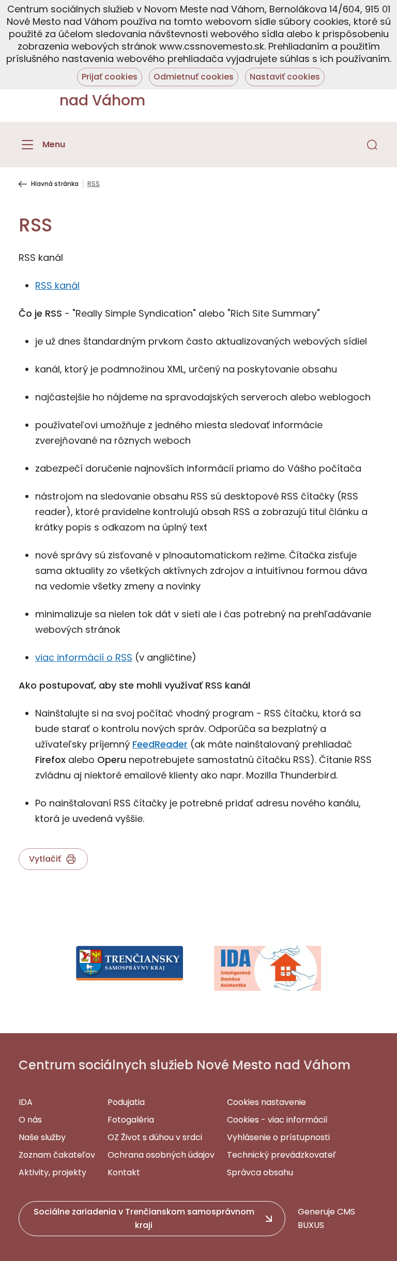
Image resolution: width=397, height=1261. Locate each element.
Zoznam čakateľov (57, 1155)
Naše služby (42, 1137)
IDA (26, 1102)
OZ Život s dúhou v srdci (155, 1137)
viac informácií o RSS (83, 657)
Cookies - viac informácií (277, 1120)
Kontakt (124, 1172)
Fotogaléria (131, 1120)
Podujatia (126, 1102)
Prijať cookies (110, 77)
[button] (372, 144)
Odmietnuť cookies (194, 77)
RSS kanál (57, 285)
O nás (30, 1120)
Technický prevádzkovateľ (281, 1155)
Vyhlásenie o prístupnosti (278, 1137)
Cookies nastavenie (266, 1102)
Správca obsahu (260, 1172)
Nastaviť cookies (285, 77)
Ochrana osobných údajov (161, 1155)
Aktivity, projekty (52, 1172)
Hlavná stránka (55, 184)
